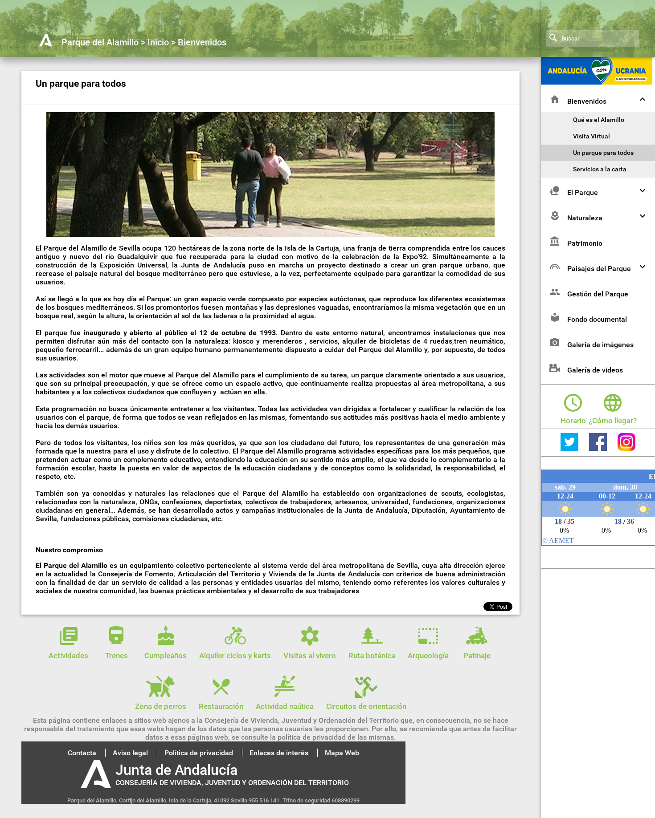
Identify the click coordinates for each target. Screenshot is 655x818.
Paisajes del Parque (599, 268)
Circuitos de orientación (366, 706)
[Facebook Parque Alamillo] (599, 448)
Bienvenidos (586, 101)
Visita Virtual (591, 136)
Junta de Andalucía (176, 769)
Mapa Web (342, 753)
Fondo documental (597, 319)
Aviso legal (130, 753)
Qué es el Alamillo (598, 120)
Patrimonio (584, 243)
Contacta (82, 753)
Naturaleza (584, 218)
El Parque (582, 192)
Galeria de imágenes (600, 344)
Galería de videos (595, 370)
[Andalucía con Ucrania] (596, 82)
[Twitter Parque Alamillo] (570, 448)
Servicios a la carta (599, 169)
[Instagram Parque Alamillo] (626, 448)
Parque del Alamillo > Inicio (115, 42)
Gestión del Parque (597, 294)
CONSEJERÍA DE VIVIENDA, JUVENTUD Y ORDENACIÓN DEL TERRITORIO (232, 782)
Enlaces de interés (279, 753)
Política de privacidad (198, 753)
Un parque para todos (603, 153)
